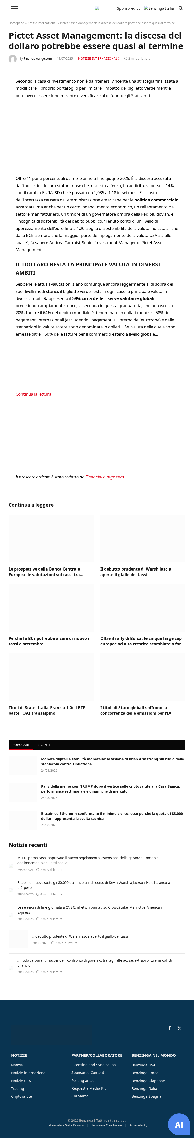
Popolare (21, 744)
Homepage (16, 23)
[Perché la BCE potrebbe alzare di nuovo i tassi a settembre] (51, 608)
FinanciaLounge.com (104, 477)
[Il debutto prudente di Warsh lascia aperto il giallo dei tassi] (142, 539)
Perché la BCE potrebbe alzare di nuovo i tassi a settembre (49, 641)
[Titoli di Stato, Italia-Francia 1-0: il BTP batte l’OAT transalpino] (51, 677)
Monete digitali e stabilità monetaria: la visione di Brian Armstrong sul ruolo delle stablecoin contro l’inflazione (112, 761)
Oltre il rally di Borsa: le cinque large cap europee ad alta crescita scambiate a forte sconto (142, 641)
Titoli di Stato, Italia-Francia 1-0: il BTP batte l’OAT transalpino (47, 710)
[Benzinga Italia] (97, 8)
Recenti (43, 744)
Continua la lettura (33, 394)
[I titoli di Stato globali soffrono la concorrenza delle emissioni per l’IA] (142, 677)
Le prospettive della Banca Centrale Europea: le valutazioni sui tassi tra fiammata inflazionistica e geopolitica (47, 572)
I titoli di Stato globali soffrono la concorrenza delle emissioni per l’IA (135, 710)
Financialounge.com (38, 58)
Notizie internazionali (42, 23)
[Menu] (14, 8)
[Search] (180, 8)
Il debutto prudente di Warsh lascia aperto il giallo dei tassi (135, 571)
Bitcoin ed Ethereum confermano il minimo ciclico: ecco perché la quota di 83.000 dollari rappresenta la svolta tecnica (112, 816)
